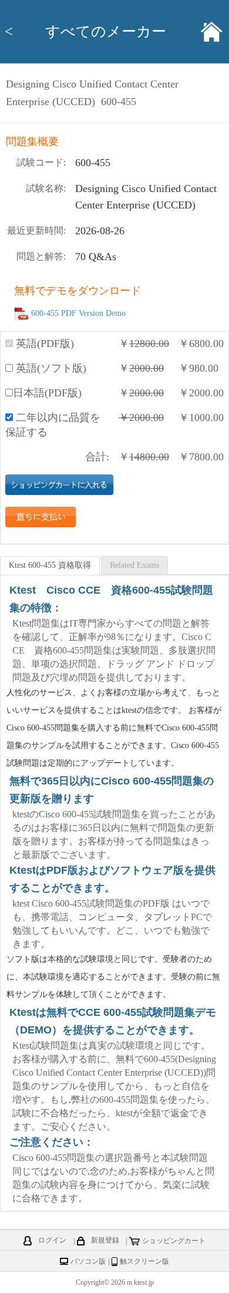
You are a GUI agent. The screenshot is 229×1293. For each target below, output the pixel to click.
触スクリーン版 (144, 1261)
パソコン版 (88, 1261)
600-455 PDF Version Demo (78, 313)
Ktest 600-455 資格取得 (50, 565)
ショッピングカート (174, 1241)
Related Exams (134, 565)
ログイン (52, 1241)
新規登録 (105, 1241)
